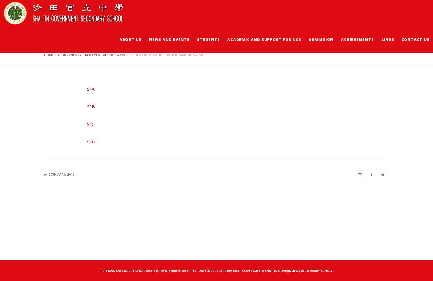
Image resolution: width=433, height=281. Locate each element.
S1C (91, 124)
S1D (91, 142)
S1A (91, 89)
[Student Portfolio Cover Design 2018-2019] (360, 174)
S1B (91, 106)
